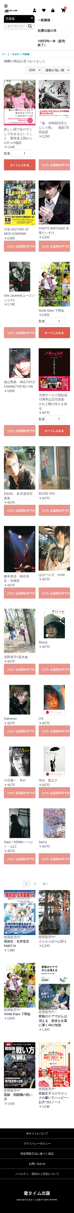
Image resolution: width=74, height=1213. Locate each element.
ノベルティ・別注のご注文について (37, 1173)
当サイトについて (37, 1133)
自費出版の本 (47, 30)
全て (4, 54)
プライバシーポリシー (37, 1143)
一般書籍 (44, 20)
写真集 (26, 54)
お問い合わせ (37, 1163)
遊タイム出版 (37, 1193)
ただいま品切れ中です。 (56, 165)
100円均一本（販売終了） (51, 43)
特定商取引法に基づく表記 (37, 1153)
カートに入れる (19, 165)
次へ (45, 883)
